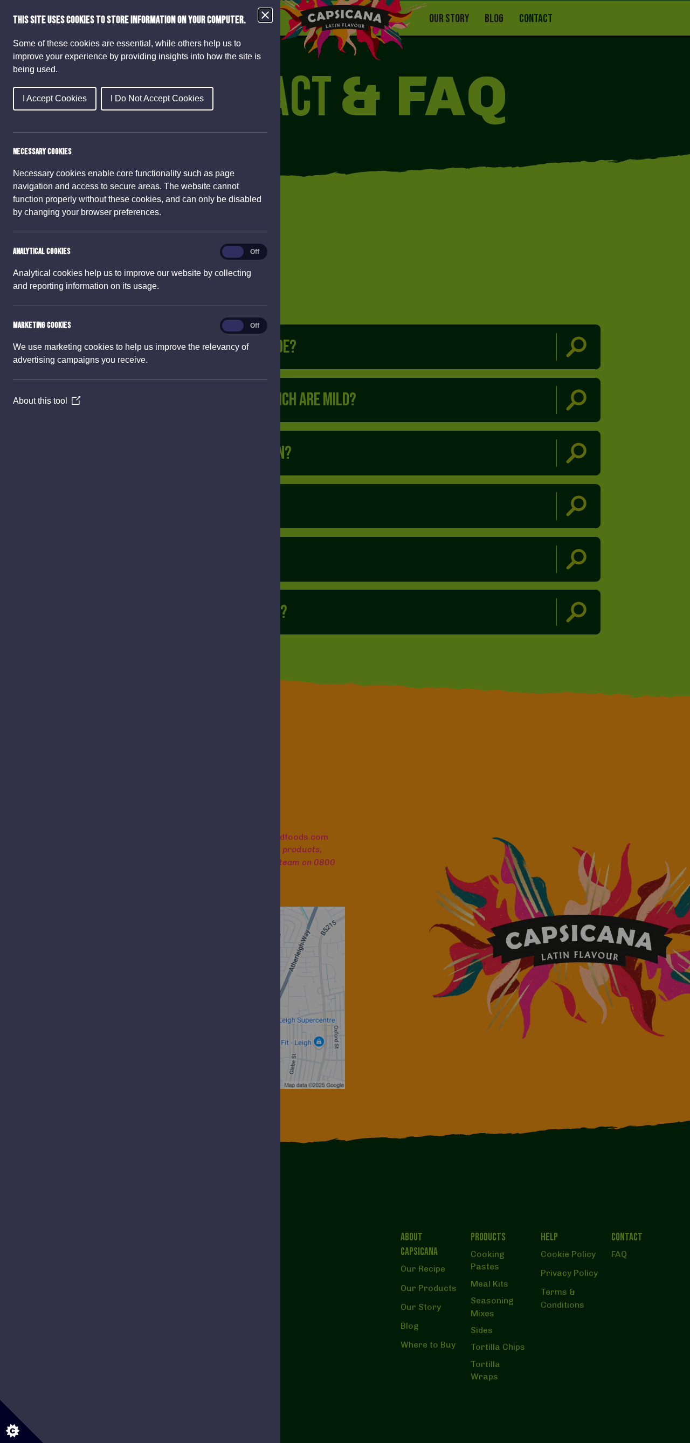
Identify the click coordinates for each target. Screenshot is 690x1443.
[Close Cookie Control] (265, 15)
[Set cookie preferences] (21, 1421)
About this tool (46, 400)
